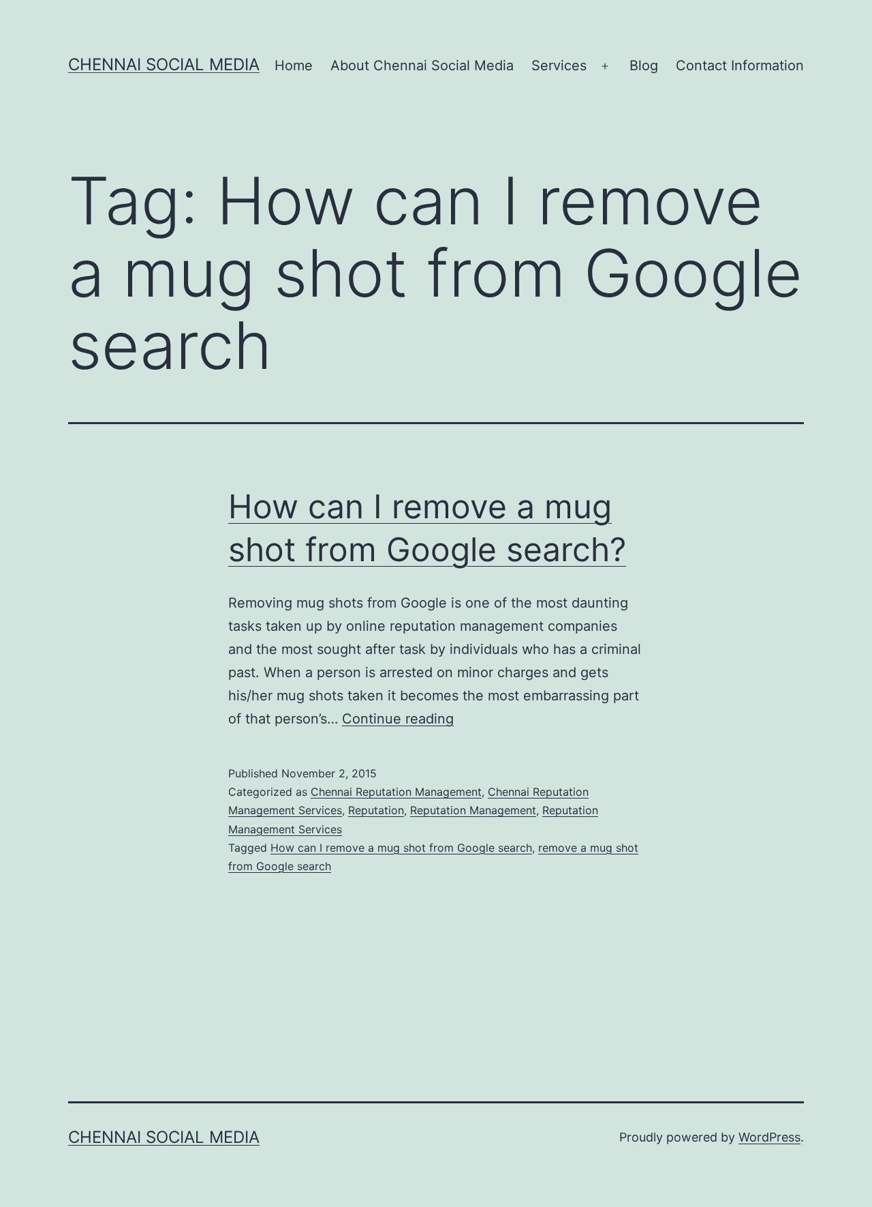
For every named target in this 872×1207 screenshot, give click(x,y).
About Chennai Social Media (422, 65)
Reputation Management (473, 810)
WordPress (769, 1137)
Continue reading (398, 719)
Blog (643, 65)
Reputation (376, 810)
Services (559, 65)
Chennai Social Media (164, 64)
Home (294, 65)
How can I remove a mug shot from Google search (401, 847)
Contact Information (740, 65)
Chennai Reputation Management (396, 792)
